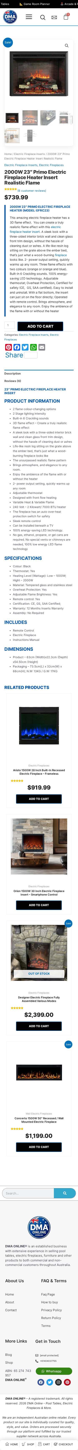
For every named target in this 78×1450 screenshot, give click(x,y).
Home (8, 154)
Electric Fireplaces (51, 165)
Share (14, 355)
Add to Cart (40, 326)
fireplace (61, 255)
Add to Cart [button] (39, 799)
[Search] (65, 1193)
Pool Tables (53, 1403)
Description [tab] (12, 373)
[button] (29, 16)
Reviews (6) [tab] (12, 381)
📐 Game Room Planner (35, 4)
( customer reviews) (31, 190)
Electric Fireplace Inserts (29, 154)
